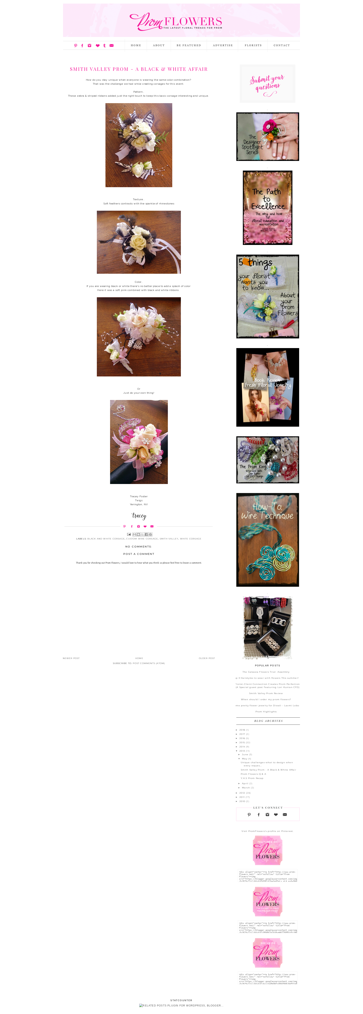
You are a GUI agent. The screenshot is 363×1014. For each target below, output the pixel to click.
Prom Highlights (266, 711)
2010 (242, 801)
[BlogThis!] (138, 534)
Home (139, 658)
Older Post (207, 658)
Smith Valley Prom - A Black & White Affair (268, 769)
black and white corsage (106, 538)
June (245, 754)
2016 (242, 738)
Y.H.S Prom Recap (252, 778)
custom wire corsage (142, 538)
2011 (242, 797)
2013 (242, 751)
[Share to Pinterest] (150, 534)
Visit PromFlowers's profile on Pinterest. (267, 831)
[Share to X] (142, 534)
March (246, 787)
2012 (242, 793)
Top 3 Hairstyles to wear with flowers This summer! (266, 678)
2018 (242, 730)
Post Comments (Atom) (149, 663)
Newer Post (71, 658)
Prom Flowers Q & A (253, 774)
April (245, 783)
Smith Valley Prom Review (266, 693)
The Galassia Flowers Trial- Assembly (266, 672)
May (245, 758)
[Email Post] (129, 534)
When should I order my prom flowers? (266, 699)
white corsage (191, 538)
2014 (242, 746)
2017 (242, 734)
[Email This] (134, 534)
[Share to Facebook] (146, 534)
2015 (242, 742)
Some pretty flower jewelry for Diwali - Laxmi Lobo (266, 705)
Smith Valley (169, 538)
